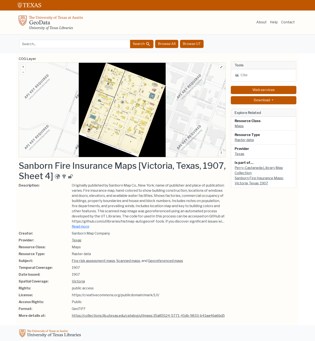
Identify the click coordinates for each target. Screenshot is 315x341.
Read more (80, 226)
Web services (263, 90)
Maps (239, 126)
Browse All (167, 44)
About (261, 22)
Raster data (244, 140)
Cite (244, 75)
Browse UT (192, 44)
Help (274, 22)
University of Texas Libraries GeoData (51, 24)
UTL (51, 334)
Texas (76, 240)
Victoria (78, 281)
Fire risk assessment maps (93, 261)
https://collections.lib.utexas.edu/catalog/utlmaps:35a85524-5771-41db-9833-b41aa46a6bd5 (148, 316)
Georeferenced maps (165, 261)
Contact (288, 22)
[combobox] (75, 44)
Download (262, 100)
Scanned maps (128, 261)
